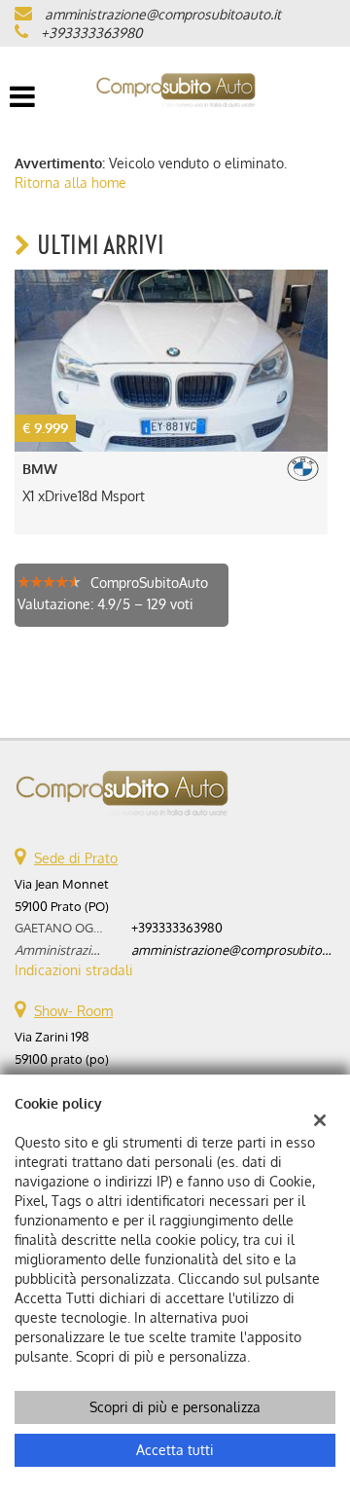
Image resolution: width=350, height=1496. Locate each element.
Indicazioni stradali (74, 970)
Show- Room (73, 1011)
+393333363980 (91, 32)
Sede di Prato (76, 858)
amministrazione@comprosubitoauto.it (163, 14)
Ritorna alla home (70, 182)
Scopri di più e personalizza (175, 1407)
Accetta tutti (175, 1449)
